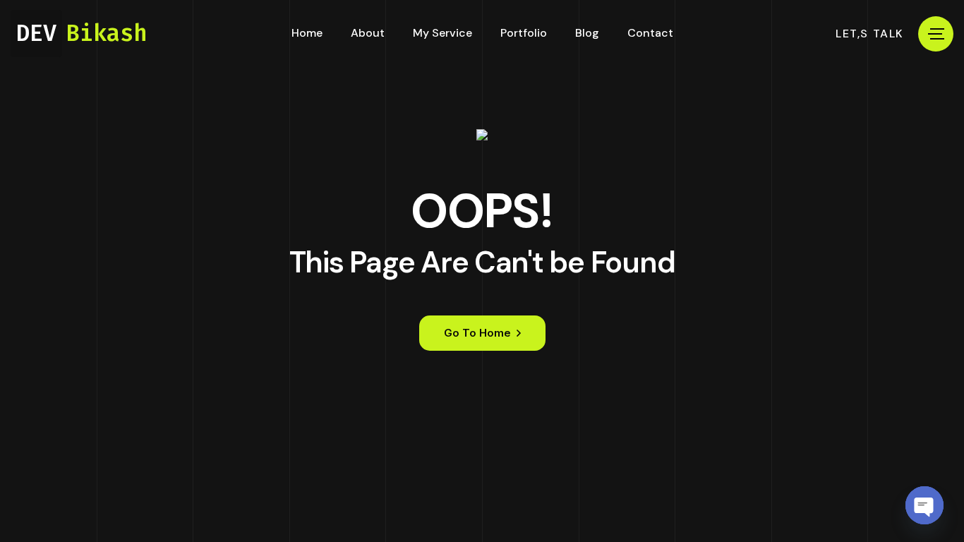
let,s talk (870, 34)
